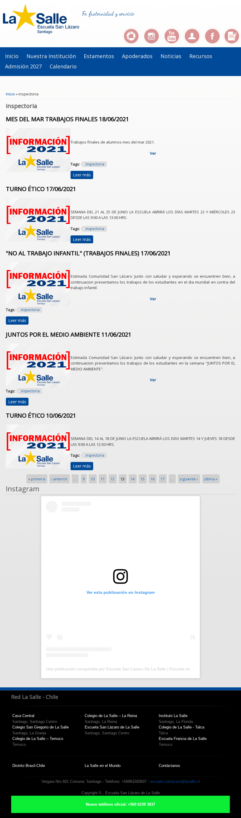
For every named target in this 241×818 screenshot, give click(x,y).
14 (132, 479)
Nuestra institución (51, 56)
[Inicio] (41, 32)
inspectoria (95, 164)
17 (162, 479)
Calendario (63, 66)
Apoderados (137, 56)
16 (152, 479)
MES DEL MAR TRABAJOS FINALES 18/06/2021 (67, 119)
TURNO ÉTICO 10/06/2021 (41, 415)
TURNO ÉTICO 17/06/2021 (41, 189)
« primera (36, 479)
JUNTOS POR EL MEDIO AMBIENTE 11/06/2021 (68, 334)
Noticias (170, 56)
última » (210, 479)
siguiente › (189, 479)
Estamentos (99, 56)
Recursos (200, 56)
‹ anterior (59, 479)
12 (113, 479)
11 (103, 479)
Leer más (83, 175)
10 (93, 479)
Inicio (12, 56)
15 (142, 479)
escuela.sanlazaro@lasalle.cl (175, 781)
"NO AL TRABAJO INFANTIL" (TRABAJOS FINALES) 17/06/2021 (88, 253)
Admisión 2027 (23, 66)
